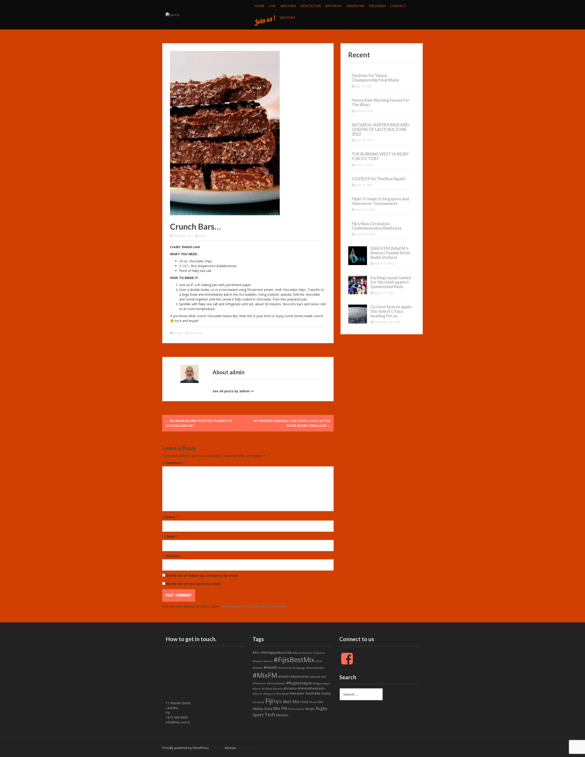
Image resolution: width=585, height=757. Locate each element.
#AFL (256, 652)
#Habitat (258, 667)
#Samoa (278, 688)
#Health (270, 667)
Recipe (178, 333)
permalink (195, 333)
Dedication (310, 6)
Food (304, 702)
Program (377, 6)
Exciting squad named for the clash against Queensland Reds (390, 282)
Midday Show (262, 709)
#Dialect (258, 661)
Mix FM (280, 708)
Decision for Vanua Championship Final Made (375, 77)
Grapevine (355, 6)
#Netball (315, 676)
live (320, 702)
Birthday (333, 6)
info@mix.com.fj (178, 722)
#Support (269, 693)
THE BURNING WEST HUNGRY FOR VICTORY (380, 156)
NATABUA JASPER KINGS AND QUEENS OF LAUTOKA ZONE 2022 (380, 129)
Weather (288, 6)
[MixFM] (172, 14)
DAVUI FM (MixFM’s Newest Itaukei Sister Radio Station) (390, 253)
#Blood (297, 652)
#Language (298, 667)
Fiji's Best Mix (286, 701)
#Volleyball (282, 693)
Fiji (269, 700)
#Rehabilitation (276, 683)
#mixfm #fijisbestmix (293, 676)
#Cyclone (319, 652)
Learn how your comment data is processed (254, 606)
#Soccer (258, 693)
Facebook (258, 702)
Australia (312, 693)
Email (172, 536)
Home (259, 6)
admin (202, 236)
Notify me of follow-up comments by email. (202, 575)
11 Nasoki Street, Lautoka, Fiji (178, 708)
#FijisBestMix (294, 659)
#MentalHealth (315, 667)
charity (326, 693)
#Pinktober (259, 683)
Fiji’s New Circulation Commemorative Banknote (377, 226)
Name (171, 517)
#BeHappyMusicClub (276, 652)
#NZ (323, 676)
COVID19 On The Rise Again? (379, 178)
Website (173, 556)
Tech (270, 715)
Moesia (230, 748)
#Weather (297, 693)
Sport (258, 715)
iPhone (313, 702)
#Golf (318, 661)
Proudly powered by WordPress (185, 748)
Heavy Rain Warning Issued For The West (380, 102)
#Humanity (285, 667)
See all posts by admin (231, 391)
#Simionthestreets (311, 688)
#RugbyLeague (299, 682)
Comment (175, 463)
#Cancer (307, 652)
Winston (282, 715)
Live (272, 6)
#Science (290, 688)
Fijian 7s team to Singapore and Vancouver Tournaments (380, 201)
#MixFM (265, 675)
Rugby (321, 708)
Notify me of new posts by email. (193, 584)
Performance (296, 709)
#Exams (268, 661)
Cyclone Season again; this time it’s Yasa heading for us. (391, 311)
